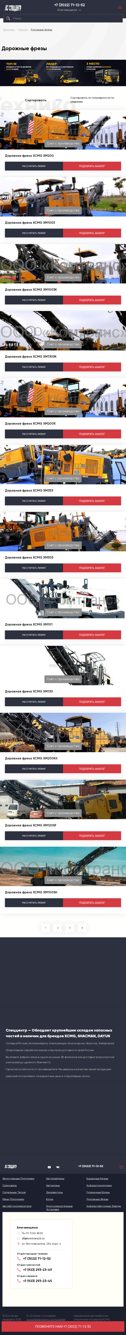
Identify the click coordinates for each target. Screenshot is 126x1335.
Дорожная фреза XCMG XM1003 (30, 223)
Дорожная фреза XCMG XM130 (29, 691)
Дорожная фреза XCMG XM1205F (30, 825)
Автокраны (53, 1185)
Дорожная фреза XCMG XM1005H (31, 892)
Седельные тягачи (14, 1192)
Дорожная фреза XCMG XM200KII (31, 758)
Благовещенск (67, 10)
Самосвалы (9, 1185)
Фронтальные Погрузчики (18, 1178)
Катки (49, 1199)
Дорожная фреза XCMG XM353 (29, 490)
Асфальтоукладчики (99, 1185)
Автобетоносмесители (17, 1206)
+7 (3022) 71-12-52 (69, 5)
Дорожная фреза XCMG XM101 (28, 624)
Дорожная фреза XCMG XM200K (30, 423)
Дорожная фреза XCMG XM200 (29, 156)
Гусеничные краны (98, 1192)
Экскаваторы (54, 1192)
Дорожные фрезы (97, 1199)
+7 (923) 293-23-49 (37, 1270)
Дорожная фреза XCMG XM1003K (31, 289)
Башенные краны (97, 1178)
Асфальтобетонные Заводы (103, 1206)
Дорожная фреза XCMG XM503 (29, 557)
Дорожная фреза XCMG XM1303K (31, 356)
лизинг (34, 166)
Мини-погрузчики (13, 1199)
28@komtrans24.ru (33, 1238)
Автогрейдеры (55, 1178)
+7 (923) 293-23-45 (37, 1281)
